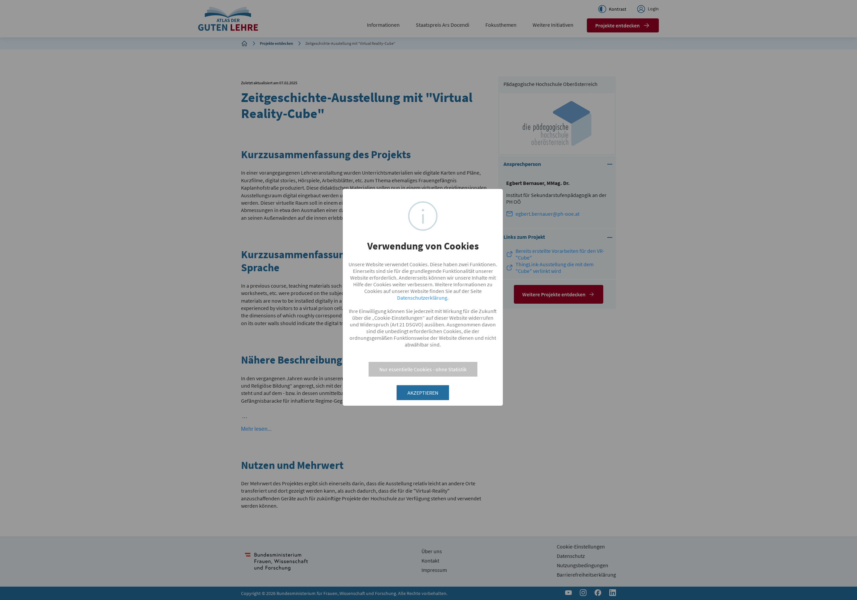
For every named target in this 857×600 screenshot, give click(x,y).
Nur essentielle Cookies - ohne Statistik (423, 369)
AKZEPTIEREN (422, 392)
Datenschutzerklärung (422, 297)
